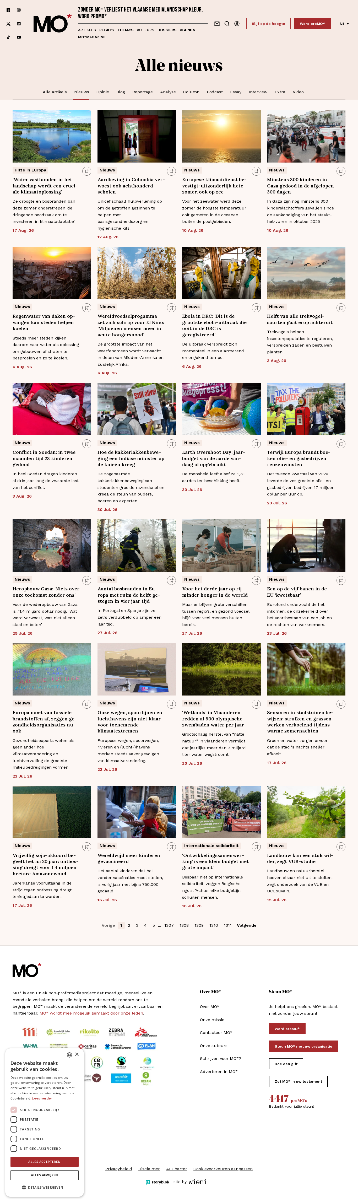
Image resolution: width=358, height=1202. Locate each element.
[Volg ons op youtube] (19, 37)
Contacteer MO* (216, 1032)
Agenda (187, 30)
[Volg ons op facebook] (8, 10)
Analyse (168, 91)
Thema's (125, 30)
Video (298, 91)
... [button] (159, 925)
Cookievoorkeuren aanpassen (223, 1168)
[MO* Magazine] (53, 23)
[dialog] (44, 1122)
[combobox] (69, 1055)
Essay (235, 91)
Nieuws (81, 91)
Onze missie (212, 1019)
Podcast (215, 91)
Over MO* (209, 1006)
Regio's (106, 30)
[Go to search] (227, 23)
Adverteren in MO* (219, 1071)
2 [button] (129, 925)
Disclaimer (149, 1168)
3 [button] (137, 925)
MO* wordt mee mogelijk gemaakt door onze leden (91, 1013)
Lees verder (42, 1098)
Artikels (87, 30)
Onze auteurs (213, 1045)
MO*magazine (92, 37)
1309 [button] (199, 925)
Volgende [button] (247, 925)
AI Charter (176, 1168)
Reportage (142, 91)
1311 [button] (228, 925)
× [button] (77, 1055)
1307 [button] (169, 925)
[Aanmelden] (237, 23)
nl (342, 23)
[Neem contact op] (217, 23)
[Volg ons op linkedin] (19, 24)
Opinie (102, 91)
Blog (120, 91)
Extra (280, 91)
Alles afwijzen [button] (44, 1175)
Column (191, 91)
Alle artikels (55, 91)
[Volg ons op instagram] (19, 10)
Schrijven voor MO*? (220, 1058)
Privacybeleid (118, 1168)
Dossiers (167, 30)
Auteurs (145, 30)
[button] (44, 1188)
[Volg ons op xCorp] (8, 24)
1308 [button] (184, 925)
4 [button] (145, 925)
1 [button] (121, 925)
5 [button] (154, 925)
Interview (258, 91)
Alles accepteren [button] (44, 1162)
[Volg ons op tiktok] (8, 37)
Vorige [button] (108, 925)
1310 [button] (213, 925)
